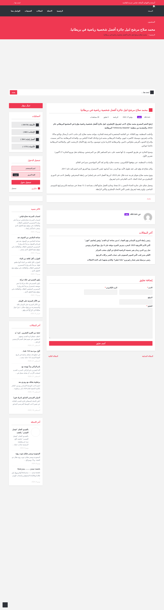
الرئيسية (60, 11)
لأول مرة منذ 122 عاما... (31, 351)
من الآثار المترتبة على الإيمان (29, 301)
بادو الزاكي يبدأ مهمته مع (31, 366)
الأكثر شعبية (35, 209)
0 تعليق (106, 117)
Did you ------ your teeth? (28, 469)
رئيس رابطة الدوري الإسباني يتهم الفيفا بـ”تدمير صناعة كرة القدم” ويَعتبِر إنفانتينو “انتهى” (117, 240)
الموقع (150, 297)
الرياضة (115, 117)
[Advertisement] (82, 66)
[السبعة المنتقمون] (150, 16)
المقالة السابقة (148, 356)
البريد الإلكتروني (111, 287)
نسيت (15, 175)
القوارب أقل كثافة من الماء (30, 258)
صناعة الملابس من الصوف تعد (28, 237)
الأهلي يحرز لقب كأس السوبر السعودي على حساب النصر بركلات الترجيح (123, 255)
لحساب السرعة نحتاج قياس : (29, 216)
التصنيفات (28, 11)
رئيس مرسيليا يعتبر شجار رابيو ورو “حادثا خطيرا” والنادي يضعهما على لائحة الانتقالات (118, 260)
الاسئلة (49, 11)
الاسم (149, 287)
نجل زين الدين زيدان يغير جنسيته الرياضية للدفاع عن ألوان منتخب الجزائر (123, 250)
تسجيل (14, 188)
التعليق (149, 306)
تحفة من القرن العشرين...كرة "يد (27, 332)
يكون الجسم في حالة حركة (30, 279)
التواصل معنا (15, 11)
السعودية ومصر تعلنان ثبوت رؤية (28, 453)
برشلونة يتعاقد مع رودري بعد (29, 382)
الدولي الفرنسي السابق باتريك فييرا (26, 397)
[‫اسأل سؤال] (5, 604)
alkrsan (147, 117)
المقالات (39, 11)
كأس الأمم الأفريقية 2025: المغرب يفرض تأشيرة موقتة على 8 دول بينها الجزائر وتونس (117, 245)
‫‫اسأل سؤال (26, 105)
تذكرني (34, 188)
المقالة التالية (53, 356)
